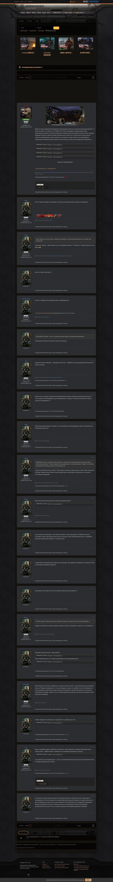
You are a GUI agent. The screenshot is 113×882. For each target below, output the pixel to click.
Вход (86, 1)
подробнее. (81, 880)
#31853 (92, 423)
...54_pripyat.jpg (40, 783)
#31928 (92, 717)
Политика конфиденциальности (81, 866)
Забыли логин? (33, 30)
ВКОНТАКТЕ (76, 864)
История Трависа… (85, 53)
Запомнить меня (51, 30)
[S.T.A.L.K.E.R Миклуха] (28, 43)
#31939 (92, 795)
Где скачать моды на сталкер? (62, 867)
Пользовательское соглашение (81, 867)
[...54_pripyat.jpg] (47, 783)
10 (49, 77)
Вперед (58, 77)
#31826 (92, 298)
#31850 (92, 394)
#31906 (92, 616)
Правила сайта (45, 866)
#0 (93, 105)
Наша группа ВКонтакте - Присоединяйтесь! (45, 168)
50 (54, 77)
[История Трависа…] (85, 43)
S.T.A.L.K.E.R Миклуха (28, 53)
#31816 (92, 270)
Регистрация (94, 1)
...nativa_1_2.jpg (40, 187)
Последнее (29, 20)
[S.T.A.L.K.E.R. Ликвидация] (47, 43)
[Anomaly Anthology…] (66, 43)
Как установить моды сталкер (62, 864)
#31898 (92, 560)
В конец (63, 77)
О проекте (44, 864)
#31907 (92, 650)
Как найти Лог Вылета (60, 866)
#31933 (92, 747)
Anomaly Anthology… (66, 53)
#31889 (92, 498)
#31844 (92, 360)
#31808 (92, 234)
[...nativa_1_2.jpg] (65, 115)
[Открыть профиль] (26, 277)
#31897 (92, 532)
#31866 (92, 457)
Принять (88, 879)
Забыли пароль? (24, 30)
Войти (56, 28)
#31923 (92, 683)
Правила (37, 20)
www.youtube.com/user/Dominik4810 (43, 313)
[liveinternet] (23, 874)
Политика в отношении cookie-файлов (81, 870)
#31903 (92, 588)
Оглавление (21, 20)
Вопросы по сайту (46, 867)
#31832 (92, 331)
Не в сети (26, 121)
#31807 (92, 199)
